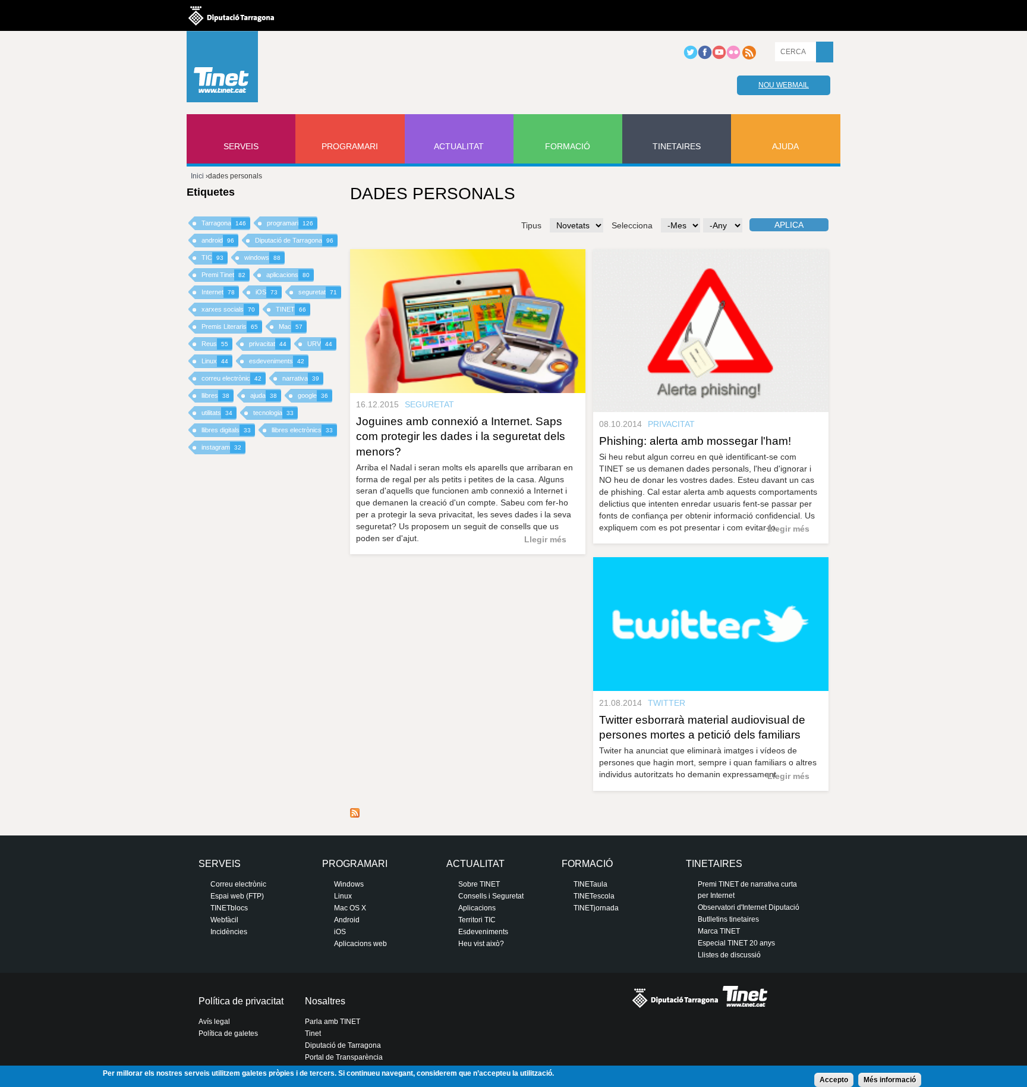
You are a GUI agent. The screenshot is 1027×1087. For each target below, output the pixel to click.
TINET (291, 309)
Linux (214, 361)
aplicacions (288, 274)
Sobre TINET (479, 884)
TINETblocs (229, 908)
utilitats (216, 412)
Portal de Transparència (344, 1057)
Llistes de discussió (729, 955)
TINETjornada (596, 908)
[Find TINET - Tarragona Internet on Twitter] (690, 57)
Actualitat (459, 146)
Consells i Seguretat (491, 896)
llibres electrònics (302, 429)
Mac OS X (350, 908)
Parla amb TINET (332, 1021)
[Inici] (222, 69)
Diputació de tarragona (231, 15)
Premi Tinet (223, 274)
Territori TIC (477, 920)
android (217, 240)
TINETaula (590, 884)
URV (319, 343)
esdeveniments (276, 361)
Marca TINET (719, 931)
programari (290, 223)
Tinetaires (677, 146)
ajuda (263, 395)
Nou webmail (783, 85)
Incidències (228, 932)
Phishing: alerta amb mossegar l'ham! (695, 441)
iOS (267, 292)
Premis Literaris (229, 326)
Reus (214, 343)
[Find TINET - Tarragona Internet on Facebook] (705, 57)
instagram (221, 447)
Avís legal (214, 1021)
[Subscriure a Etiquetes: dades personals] (355, 814)
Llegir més (545, 539)
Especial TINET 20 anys (736, 943)
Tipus (531, 225)
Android (347, 920)
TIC (212, 257)
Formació (567, 146)
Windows (349, 884)
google (313, 395)
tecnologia (273, 412)
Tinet (313, 1033)
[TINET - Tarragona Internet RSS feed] (749, 57)
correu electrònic (231, 378)
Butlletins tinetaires (728, 919)
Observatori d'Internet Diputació (748, 907)
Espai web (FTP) (237, 896)
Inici (197, 176)
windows (262, 257)
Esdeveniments (483, 932)
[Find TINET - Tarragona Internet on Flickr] (733, 57)
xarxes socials (228, 309)
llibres (215, 395)
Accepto (834, 1080)
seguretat (317, 292)
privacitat (267, 343)
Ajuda (785, 146)
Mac (291, 326)
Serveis (241, 146)
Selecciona (632, 225)
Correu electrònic (238, 884)
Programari (350, 146)
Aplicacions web (360, 944)
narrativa (300, 378)
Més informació (890, 1080)
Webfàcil (224, 920)
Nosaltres (325, 1001)
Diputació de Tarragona (294, 240)
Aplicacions (477, 908)
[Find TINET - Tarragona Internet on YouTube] (719, 57)
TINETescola (594, 896)
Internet (218, 292)
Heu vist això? (481, 944)
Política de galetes (228, 1033)
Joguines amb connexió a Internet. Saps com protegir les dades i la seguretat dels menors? (460, 436)
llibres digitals (226, 429)
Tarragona (223, 223)
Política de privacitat (241, 1001)
